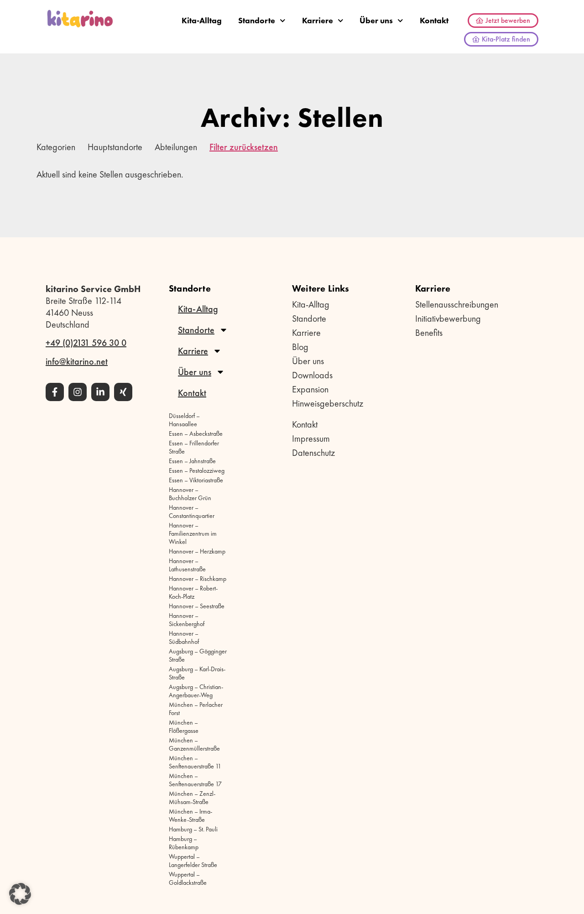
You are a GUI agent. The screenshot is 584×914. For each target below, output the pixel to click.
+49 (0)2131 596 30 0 (86, 343)
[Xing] (123, 392)
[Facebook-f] (55, 392)
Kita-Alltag (202, 20)
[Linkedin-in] (100, 392)
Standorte (256, 20)
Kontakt (434, 20)
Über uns (376, 20)
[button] (20, 894)
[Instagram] (77, 392)
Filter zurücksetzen (243, 147)
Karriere (317, 20)
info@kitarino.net (77, 361)
